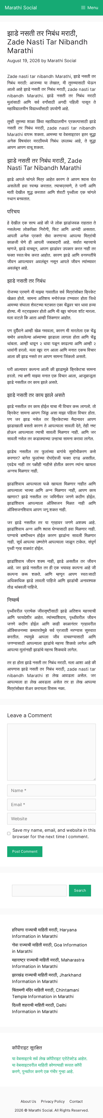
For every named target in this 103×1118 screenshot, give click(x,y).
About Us (28, 1101)
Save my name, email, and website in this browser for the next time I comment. (54, 833)
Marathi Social (21, 8)
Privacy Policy (53, 1101)
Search (80, 890)
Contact (76, 1101)
